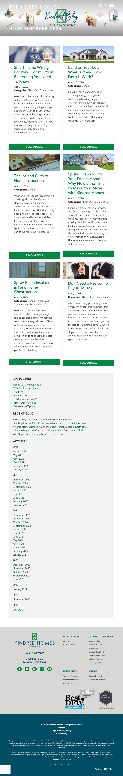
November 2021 (21, 599)
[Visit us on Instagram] (49, 669)
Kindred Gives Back (96, 652)
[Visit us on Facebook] (19, 669)
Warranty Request (70, 676)
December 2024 (21, 515)
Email (109, 769)
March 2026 (19, 462)
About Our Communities (28, 384)
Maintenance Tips (24, 406)
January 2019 (20, 609)
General (20, 395)
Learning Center (95, 663)
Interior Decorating (24, 402)
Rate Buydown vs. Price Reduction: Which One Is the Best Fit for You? (49, 423)
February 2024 (20, 551)
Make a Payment (70, 683)
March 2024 (19, 547)
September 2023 (22, 575)
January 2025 (20, 504)
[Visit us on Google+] (34, 669)
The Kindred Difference (100, 636)
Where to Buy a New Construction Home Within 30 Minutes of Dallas (49, 430)
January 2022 (20, 589)
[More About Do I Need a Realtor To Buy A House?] (88, 270)
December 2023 (21, 564)
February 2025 (20, 501)
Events (18, 391)
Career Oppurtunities (97, 680)
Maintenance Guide (71, 680)
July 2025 (18, 494)
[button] (101, 5)
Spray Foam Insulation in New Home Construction (33, 287)
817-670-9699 (36, 652)
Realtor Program (69, 645)
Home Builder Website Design (55, 765)
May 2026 (18, 455)
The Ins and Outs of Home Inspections (31, 178)
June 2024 (18, 536)
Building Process (95, 645)
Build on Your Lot (95, 659)
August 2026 (20, 451)
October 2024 (20, 522)
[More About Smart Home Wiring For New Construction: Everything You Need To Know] (34, 54)
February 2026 (20, 466)
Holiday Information (25, 399)
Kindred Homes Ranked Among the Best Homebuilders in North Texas (50, 426)
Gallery (66, 641)
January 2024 (20, 554)
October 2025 (20, 483)
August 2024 (20, 529)
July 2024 (18, 533)
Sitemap (61, 727)
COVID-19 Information (26, 388)
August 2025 (20, 490)
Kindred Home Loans (96, 656)
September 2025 (22, 486)
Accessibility (61, 733)
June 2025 (18, 497)
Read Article (34, 147)
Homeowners (70, 671)
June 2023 (18, 579)
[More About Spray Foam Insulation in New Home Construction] (34, 269)
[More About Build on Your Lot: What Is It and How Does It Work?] (88, 54)
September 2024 (22, 525)
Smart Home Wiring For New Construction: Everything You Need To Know (34, 74)
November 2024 (21, 518)
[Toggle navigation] (111, 5)
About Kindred (94, 641)
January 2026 (20, 469)
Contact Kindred (95, 676)
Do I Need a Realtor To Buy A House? (88, 286)
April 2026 (18, 458)
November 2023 (21, 568)
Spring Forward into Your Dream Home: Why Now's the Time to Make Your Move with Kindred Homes (86, 183)
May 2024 (18, 540)
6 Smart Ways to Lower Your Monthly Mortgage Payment (42, 419)
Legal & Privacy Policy (61, 730)
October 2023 (20, 572)
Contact (92, 671)
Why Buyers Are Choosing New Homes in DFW (38, 434)
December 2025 (21, 479)
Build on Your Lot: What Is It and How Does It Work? (85, 72)
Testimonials (93, 648)
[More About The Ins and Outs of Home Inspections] (34, 162)
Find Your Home (71, 636)
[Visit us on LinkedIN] (42, 669)
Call (99, 769)
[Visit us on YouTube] (27, 669)
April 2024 (18, 543)
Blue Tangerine (73, 765)
